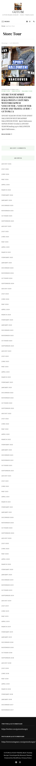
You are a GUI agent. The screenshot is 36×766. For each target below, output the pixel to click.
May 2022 (5, 429)
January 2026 (7, 200)
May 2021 (5, 491)
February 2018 (7, 694)
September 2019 (8, 595)
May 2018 (5, 679)
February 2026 (7, 195)
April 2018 (6, 684)
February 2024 (7, 320)
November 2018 (8, 647)
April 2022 (6, 434)
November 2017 (8, 710)
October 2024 (7, 278)
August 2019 (6, 601)
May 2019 (5, 616)
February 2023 (7, 382)
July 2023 (5, 356)
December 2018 (7, 642)
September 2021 (8, 471)
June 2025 (5, 237)
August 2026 (6, 164)
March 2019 (6, 626)
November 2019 (8, 585)
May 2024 (5, 304)
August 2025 (6, 226)
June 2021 (5, 486)
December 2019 (7, 580)
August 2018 (6, 663)
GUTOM (18, 12)
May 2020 (5, 554)
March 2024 (6, 315)
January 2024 (7, 325)
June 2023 (5, 361)
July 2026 (5, 169)
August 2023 (6, 351)
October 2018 (7, 653)
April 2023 (6, 372)
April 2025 (6, 247)
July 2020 (5, 543)
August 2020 (7, 538)
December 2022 (7, 393)
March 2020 (6, 564)
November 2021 (8, 460)
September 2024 (8, 283)
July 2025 (5, 231)
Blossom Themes (26, 755)
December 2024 (8, 268)
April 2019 (6, 621)
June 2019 (5, 611)
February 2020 (7, 569)
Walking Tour (27, 91)
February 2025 (7, 257)
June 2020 (5, 548)
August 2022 (6, 413)
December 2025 (7, 205)
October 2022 (7, 403)
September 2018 (8, 658)
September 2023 (8, 346)
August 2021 (6, 476)
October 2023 (7, 341)
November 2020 (8, 523)
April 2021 (6, 497)
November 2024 (8, 273)
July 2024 (5, 294)
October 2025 (7, 216)
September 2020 (8, 533)
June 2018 (5, 673)
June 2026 (5, 174)
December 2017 (7, 705)
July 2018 (5, 668)
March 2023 (6, 377)
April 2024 (6, 309)
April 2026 (6, 184)
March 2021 (6, 502)
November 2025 (8, 211)
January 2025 (7, 263)
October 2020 (7, 528)
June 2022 (5, 424)
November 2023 (8, 335)
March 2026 (6, 190)
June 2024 (5, 299)
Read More (6, 134)
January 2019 (7, 637)
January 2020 (7, 575)
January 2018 (7, 699)
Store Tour (6, 91)
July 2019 (5, 606)
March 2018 (6, 689)
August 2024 (6, 289)
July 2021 (5, 481)
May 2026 (5, 179)
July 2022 (5, 419)
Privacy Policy (27, 758)
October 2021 (7, 465)
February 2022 (7, 444)
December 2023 (7, 330)
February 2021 (7, 507)
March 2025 (6, 252)
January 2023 (7, 387)
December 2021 (7, 455)
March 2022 (6, 439)
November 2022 (8, 398)
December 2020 (8, 517)
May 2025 (5, 242)
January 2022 (7, 450)
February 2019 (7, 632)
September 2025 (8, 221)
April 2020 (6, 559)
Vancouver (16, 91)
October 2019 (7, 590)
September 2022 (8, 408)
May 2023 (5, 366)
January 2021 (7, 512)
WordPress (17, 758)
